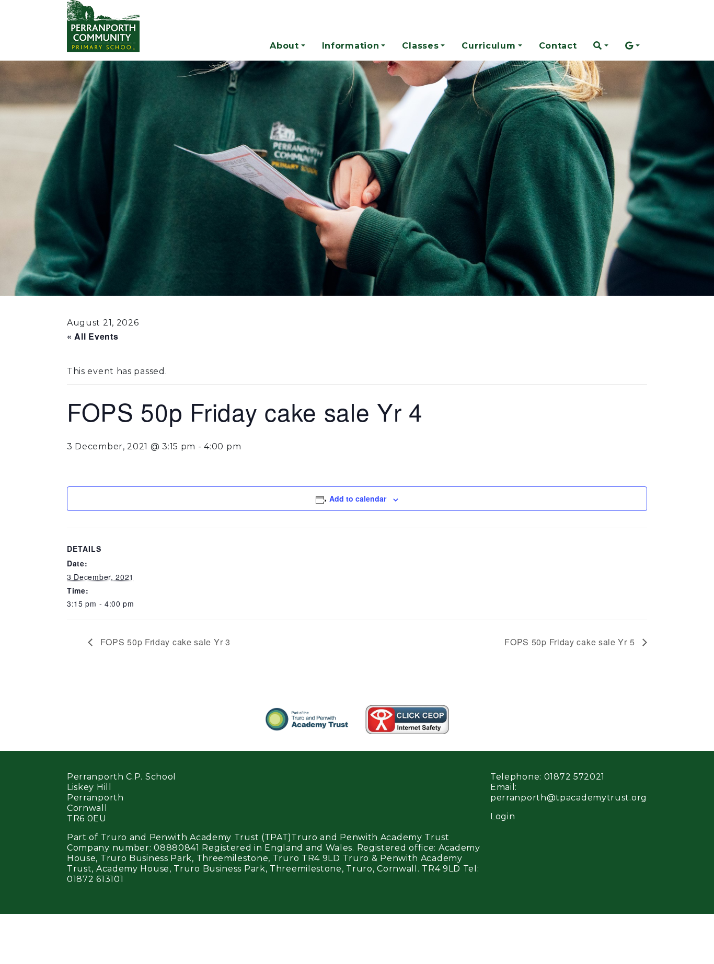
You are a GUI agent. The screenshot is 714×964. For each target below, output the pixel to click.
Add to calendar (357, 498)
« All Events (92, 336)
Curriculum (488, 46)
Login (502, 816)
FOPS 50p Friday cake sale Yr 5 (570, 642)
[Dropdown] (601, 46)
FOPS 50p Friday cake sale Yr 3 (164, 642)
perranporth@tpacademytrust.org (568, 798)
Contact (558, 46)
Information (350, 46)
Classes (420, 46)
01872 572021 (574, 777)
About (284, 46)
